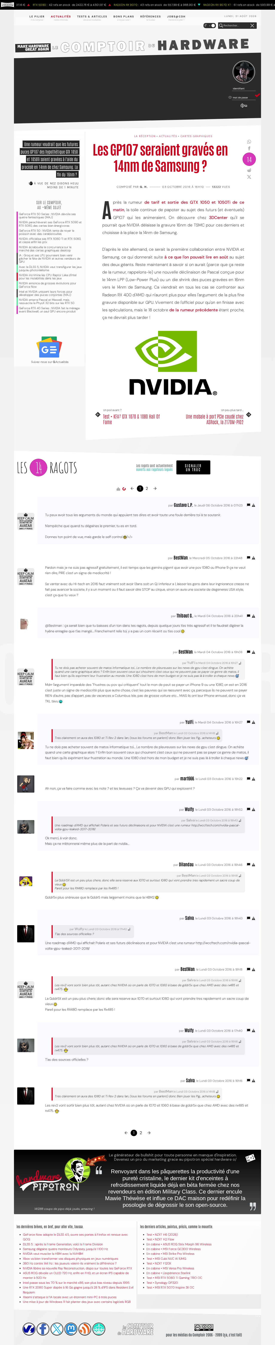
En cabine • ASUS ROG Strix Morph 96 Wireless (179, 1244)
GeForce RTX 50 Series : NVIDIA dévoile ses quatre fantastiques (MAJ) (47, 215)
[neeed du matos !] (98, 1329)
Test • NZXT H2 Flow (160, 1239)
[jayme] (43, 1329)
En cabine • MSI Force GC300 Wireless (174, 1249)
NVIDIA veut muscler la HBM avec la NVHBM (53, 1254)
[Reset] (252, 26)
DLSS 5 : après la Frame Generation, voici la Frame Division (63, 1244)
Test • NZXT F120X (159, 1263)
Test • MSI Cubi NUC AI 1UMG (166, 1259)
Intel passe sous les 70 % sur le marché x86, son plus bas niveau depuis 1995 (76, 1283)
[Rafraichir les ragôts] (124, 489)
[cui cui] (56, 1329)
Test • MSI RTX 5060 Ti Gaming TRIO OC (174, 1278)
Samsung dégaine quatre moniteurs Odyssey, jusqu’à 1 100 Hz (65, 1249)
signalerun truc (193, 467)
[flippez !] (70, 1329)
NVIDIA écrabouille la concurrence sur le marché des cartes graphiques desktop (45, 248)
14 (249, 159)
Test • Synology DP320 (162, 1283)
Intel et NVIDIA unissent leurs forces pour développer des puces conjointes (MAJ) (45, 293)
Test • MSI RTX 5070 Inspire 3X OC (170, 1287)
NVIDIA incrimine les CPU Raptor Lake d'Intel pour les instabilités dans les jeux (47, 276)
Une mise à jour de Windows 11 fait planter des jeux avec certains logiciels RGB (77, 1302)
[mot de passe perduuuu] (244, 108)
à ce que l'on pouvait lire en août (196, 257)
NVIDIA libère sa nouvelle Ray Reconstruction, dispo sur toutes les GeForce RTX (77, 1268)
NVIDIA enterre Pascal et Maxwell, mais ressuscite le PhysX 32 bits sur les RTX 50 (46, 301)
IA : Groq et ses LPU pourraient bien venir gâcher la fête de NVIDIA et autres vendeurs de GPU (49, 259)
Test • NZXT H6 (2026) (162, 1234)
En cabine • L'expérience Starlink (169, 1273)
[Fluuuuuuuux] (84, 1329)
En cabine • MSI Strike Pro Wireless (170, 1254)
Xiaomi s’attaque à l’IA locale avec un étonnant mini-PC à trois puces (69, 1297)
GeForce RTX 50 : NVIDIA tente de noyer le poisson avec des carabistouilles (46, 232)
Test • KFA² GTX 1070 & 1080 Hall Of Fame (131, 419)
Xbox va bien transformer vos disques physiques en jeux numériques (70, 1259)
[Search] (221, 26)
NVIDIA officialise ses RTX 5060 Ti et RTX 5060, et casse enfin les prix (50, 240)
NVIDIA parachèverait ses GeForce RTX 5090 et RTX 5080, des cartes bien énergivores (50, 223)
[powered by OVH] (29, 1329)
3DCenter (218, 217)
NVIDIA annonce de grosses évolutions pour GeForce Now (47, 284)
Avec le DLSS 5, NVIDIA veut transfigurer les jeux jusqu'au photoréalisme (50, 268)
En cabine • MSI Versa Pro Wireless (170, 1268)
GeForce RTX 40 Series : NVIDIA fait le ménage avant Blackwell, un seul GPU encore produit (49, 309)
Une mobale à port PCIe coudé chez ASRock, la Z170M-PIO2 (214, 419)
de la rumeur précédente (193, 310)
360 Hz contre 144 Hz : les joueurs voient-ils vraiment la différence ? (69, 1263)
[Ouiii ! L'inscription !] (244, 72)
